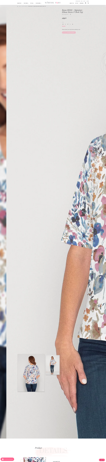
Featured (26, 3)
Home (20, 6)
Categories (38, 3)
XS (62, 24)
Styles (31, 3)
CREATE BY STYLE (20, 2)
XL (72, 24)
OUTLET (76, 3)
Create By (19, 3)
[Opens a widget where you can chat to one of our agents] (102, 460)
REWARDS (81, 3)
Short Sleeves (24, 6)
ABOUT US (72, 3)
